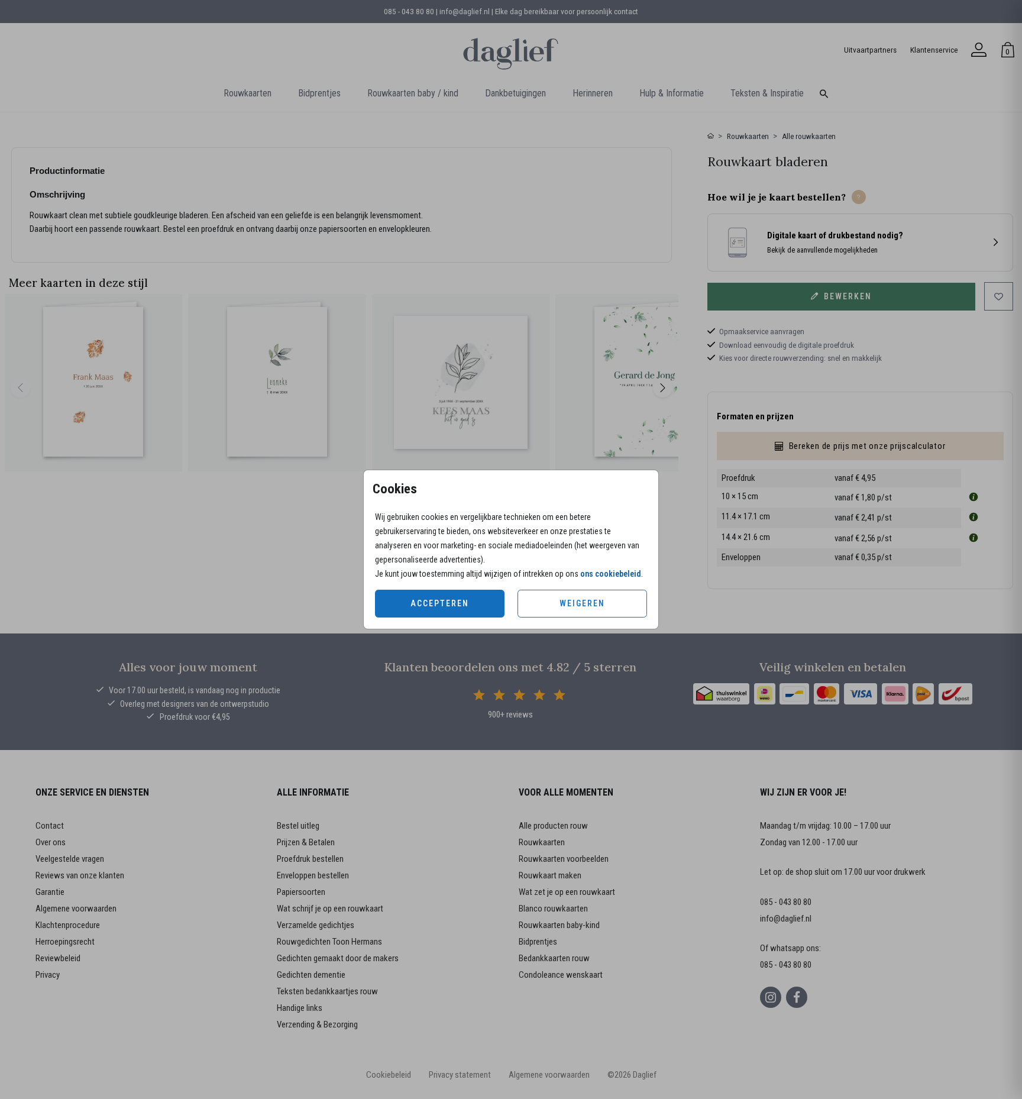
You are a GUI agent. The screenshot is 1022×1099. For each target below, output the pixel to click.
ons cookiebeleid (610, 573)
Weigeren (582, 603)
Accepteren (439, 603)
